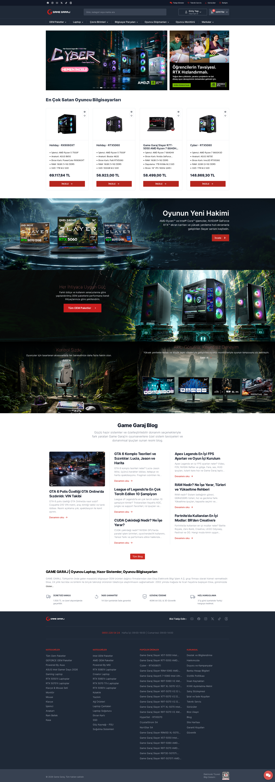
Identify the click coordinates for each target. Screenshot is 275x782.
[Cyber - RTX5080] (161, 124)
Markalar (206, 21)
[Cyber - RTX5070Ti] (208, 124)
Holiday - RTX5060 (61, 145)
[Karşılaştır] (85, 112)
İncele (218, 237)
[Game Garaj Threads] (226, 619)
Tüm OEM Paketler (79, 307)
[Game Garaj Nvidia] (199, 60)
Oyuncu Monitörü (185, 21)
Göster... (50, 586)
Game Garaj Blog (137, 425)
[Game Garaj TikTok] (219, 619)
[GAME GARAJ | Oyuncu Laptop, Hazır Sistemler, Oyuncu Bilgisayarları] (58, 12)
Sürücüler (212, 3)
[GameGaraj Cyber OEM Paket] (106, 60)
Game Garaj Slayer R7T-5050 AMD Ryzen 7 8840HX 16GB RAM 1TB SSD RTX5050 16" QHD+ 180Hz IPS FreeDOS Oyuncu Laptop (114, 147)
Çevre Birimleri (98, 21)
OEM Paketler (56, 21)
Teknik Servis (195, 3)
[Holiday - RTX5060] (67, 124)
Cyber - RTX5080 (154, 145)
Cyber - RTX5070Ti (202, 145)
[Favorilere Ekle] (85, 116)
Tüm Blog (137, 556)
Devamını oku (56, 517)
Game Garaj (59, 777)
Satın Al (67, 360)
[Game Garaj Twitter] (212, 619)
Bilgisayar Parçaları (125, 21)
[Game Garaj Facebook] (199, 619)
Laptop (77, 21)
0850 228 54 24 (111, 632)
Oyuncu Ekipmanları (156, 21)
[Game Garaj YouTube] (192, 619)
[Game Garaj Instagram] (206, 619)
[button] (164, 60)
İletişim (225, 3)
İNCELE (65, 184)
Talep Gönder (178, 3)
